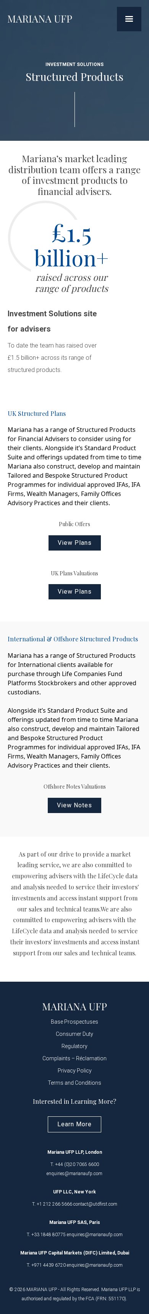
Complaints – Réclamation (74, 1058)
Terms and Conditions (74, 1083)
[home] (40, 19)
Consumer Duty (74, 1034)
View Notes (74, 805)
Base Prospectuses (74, 1022)
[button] (129, 19)
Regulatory (74, 1046)
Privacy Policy (75, 1071)
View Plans (75, 542)
